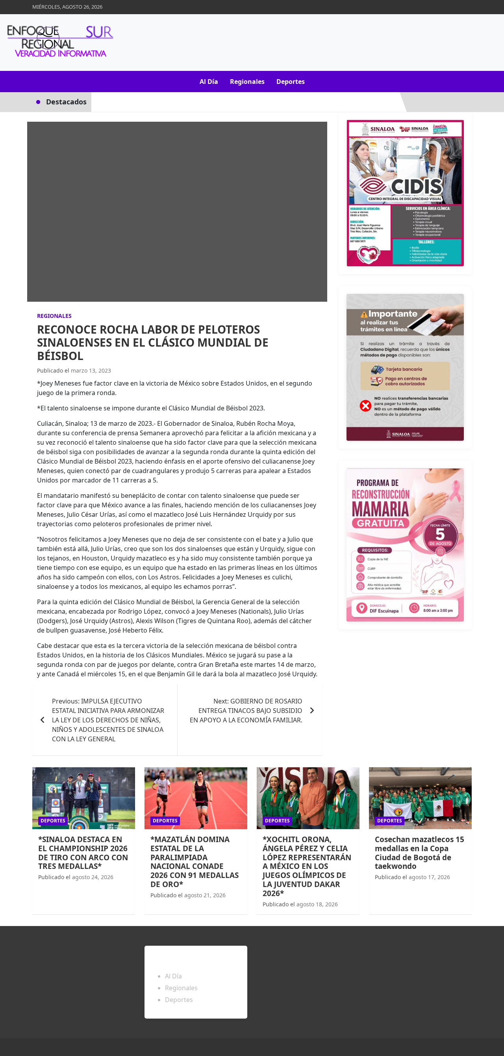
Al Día (209, 81)
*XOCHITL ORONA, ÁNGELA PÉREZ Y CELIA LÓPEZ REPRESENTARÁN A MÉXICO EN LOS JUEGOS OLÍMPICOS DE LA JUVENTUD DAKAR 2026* (307, 866)
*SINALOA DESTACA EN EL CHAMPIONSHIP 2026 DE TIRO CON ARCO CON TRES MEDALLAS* (83, 852)
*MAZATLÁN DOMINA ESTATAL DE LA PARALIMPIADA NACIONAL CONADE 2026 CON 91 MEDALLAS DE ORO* (194, 861)
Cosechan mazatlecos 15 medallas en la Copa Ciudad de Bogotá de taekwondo (419, 852)
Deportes (290, 81)
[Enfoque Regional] (59, 42)
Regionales (247, 81)
